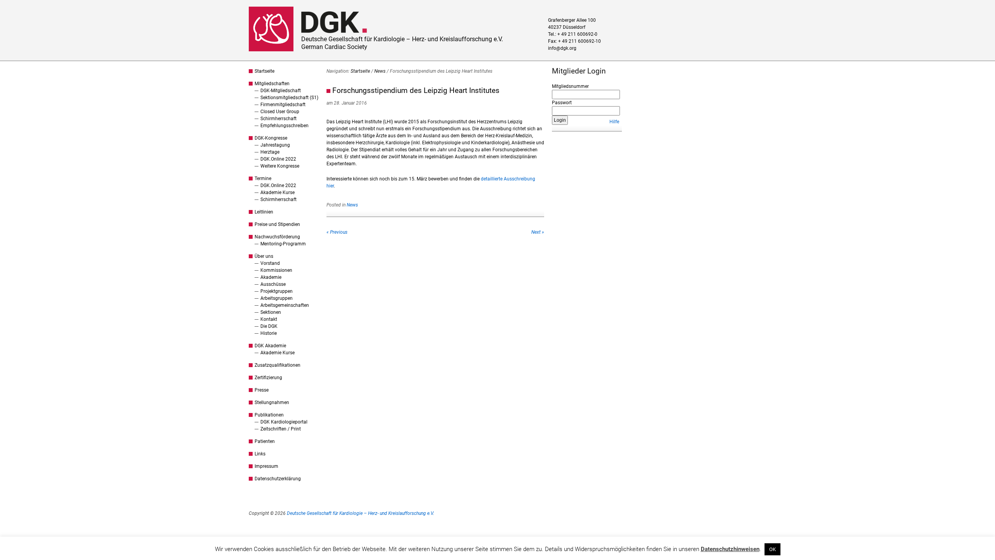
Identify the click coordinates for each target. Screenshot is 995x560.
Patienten (265, 441)
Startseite (264, 71)
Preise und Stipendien (277, 224)
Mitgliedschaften (272, 83)
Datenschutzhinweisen (730, 549)
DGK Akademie (270, 345)
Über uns (264, 256)
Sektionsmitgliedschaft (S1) (289, 97)
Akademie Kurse (277, 192)
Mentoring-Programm (283, 244)
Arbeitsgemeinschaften (284, 305)
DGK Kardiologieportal (283, 422)
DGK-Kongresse (271, 138)
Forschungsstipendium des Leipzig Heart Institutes (415, 90)
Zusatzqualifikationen (277, 365)
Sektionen (270, 312)
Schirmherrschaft (278, 118)
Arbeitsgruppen (276, 298)
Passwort (562, 102)
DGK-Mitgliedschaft (280, 90)
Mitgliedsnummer (570, 86)
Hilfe (614, 121)
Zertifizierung (268, 377)
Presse (262, 390)
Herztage (269, 152)
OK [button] (772, 549)
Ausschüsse (273, 284)
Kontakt (268, 319)
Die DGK (269, 326)
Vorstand (270, 263)
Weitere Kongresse (279, 166)
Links (260, 454)
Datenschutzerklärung (278, 478)
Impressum (266, 466)
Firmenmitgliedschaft (282, 104)
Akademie (270, 277)
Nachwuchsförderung (277, 237)
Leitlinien (264, 212)
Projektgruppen (276, 291)
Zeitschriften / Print (280, 429)
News (380, 71)
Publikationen (269, 415)
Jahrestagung (275, 145)
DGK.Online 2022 (278, 159)
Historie (268, 333)
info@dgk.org (562, 48)
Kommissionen (276, 270)
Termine (263, 178)
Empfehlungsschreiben (284, 125)
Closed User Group (279, 111)
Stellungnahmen (272, 402)
